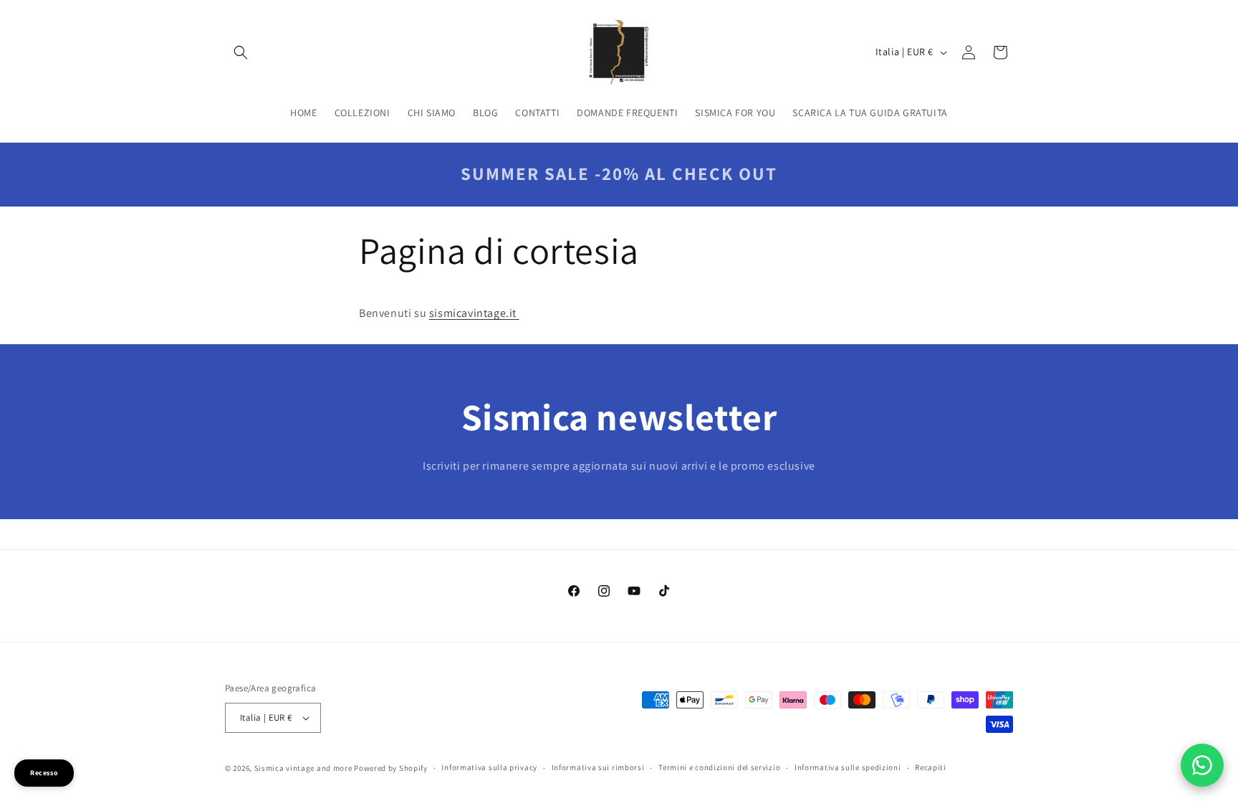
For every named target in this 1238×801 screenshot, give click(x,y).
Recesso (44, 772)
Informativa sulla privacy (489, 767)
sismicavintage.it (474, 313)
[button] (240, 52)
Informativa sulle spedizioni (848, 767)
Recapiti (930, 767)
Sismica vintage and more (303, 768)
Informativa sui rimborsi (598, 767)
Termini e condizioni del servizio (719, 767)
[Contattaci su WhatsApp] (1202, 765)
